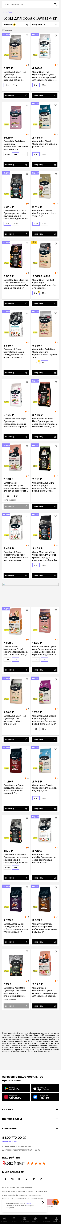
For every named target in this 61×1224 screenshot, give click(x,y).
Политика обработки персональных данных (21, 1195)
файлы (28, 1203)
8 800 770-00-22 (14, 1137)
